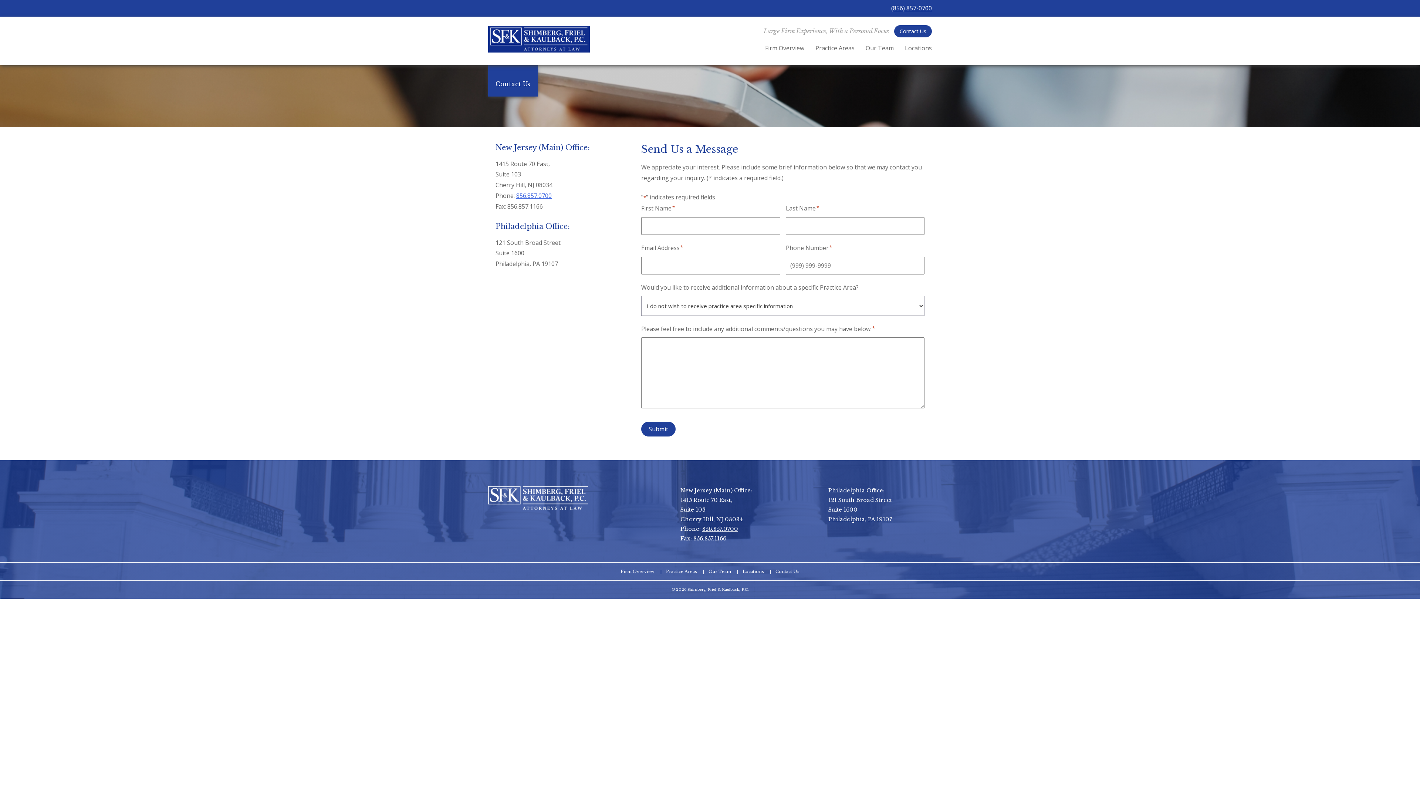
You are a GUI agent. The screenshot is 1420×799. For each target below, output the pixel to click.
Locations (918, 48)
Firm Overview (784, 48)
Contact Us (913, 31)
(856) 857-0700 (911, 8)
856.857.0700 (534, 196)
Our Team (880, 48)
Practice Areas (835, 48)
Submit (658, 429)
